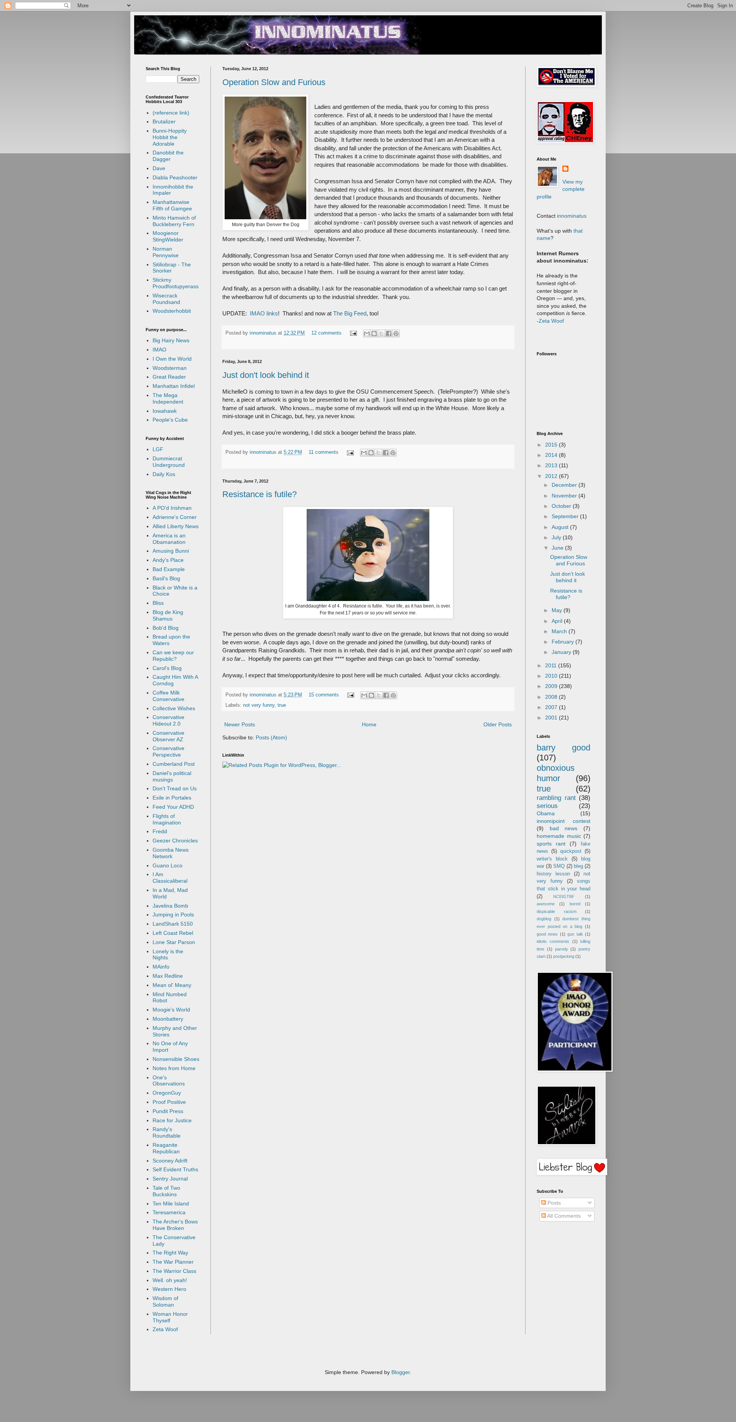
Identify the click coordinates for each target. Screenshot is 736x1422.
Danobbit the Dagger (168, 155)
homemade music (559, 836)
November (565, 496)
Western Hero (169, 1289)
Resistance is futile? (259, 494)
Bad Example (169, 569)
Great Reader (169, 377)
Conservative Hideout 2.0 (168, 720)
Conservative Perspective (168, 751)
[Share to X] (381, 333)
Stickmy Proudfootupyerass (176, 283)
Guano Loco (167, 865)
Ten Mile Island (171, 1203)
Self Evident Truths (175, 1169)
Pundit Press (168, 1111)
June (558, 548)
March (560, 631)
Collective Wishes (174, 708)
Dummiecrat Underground (169, 461)
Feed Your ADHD (173, 807)
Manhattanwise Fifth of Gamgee (172, 205)
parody (561, 949)
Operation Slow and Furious (273, 82)
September (566, 516)
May (558, 610)
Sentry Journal (170, 1179)
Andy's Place (168, 560)
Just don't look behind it (265, 375)
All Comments (563, 1216)
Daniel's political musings (172, 776)
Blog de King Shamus (168, 615)
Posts (553, 1203)
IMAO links (264, 313)
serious (547, 806)
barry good (563, 747)
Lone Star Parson (174, 942)
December (565, 485)
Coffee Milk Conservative (168, 696)
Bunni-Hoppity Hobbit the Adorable (170, 137)
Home (369, 724)
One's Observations (169, 1080)
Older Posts (497, 724)
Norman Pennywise (166, 252)
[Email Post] (353, 333)
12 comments (326, 333)
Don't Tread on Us (175, 788)
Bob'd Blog (166, 628)
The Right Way (170, 1253)
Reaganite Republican (166, 1148)
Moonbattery (168, 1019)
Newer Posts (239, 724)
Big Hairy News (171, 340)
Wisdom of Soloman (165, 1301)
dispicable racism (557, 911)
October (562, 506)
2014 (552, 455)
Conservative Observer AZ (168, 736)
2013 (552, 465)
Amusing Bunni (171, 551)
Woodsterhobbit (172, 311)
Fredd (160, 831)
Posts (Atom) (271, 737)
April (558, 621)
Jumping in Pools (173, 914)
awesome (546, 903)
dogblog (544, 918)
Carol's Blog (167, 668)
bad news (564, 828)
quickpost (571, 851)
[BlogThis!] (374, 333)
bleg (578, 866)
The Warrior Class (174, 1271)
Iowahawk (165, 411)
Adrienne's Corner (175, 517)
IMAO (159, 349)
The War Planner (173, 1262)
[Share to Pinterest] (396, 333)
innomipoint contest (563, 821)
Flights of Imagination (167, 819)
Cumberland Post (174, 764)
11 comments (323, 452)
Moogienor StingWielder (168, 236)
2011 (551, 665)
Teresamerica (169, 1212)
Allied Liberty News (176, 526)
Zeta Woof (165, 1329)
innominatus (264, 333)
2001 (552, 717)
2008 (552, 697)
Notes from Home (174, 1068)
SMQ (559, 866)
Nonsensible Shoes (176, 1059)
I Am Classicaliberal (170, 877)
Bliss (158, 603)
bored (575, 903)
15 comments (324, 695)
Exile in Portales (172, 798)
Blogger (400, 1372)
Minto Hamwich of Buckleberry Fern (174, 221)
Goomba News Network (171, 853)
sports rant (551, 844)
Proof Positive (169, 1102)
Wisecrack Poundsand (166, 298)
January (562, 652)
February (563, 642)
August (561, 527)
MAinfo (161, 967)
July (557, 537)
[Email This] (367, 333)
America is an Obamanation (169, 538)
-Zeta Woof (550, 321)
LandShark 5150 (173, 924)
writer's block (552, 859)
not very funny (258, 705)
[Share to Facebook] (389, 333)
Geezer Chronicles (175, 840)
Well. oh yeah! (170, 1280)
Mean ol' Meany (172, 985)
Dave (159, 168)
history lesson (553, 874)
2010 (552, 676)
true (282, 705)
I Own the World (172, 359)
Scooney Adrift (170, 1161)
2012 (552, 476)
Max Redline (168, 976)
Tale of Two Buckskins (166, 1191)
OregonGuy (167, 1093)
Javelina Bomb (170, 906)
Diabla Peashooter (175, 177)
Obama (546, 813)
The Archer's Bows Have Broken (175, 1224)
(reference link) (171, 113)
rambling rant (556, 797)
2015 (552, 445)
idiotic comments (553, 941)
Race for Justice (172, 1120)
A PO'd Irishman (172, 508)
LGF (158, 449)
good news (547, 934)
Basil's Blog (166, 578)
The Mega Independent (168, 398)
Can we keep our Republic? (173, 655)
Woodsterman (170, 368)
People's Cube (170, 420)
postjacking (563, 956)
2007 (552, 707)
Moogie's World (171, 1010)
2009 (552, 686)
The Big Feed (349, 313)
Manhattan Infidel (174, 386)
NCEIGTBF (564, 896)
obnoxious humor (556, 773)
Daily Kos (164, 474)
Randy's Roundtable (167, 1132)
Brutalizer (164, 121)
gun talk (575, 934)
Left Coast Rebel (173, 933)
